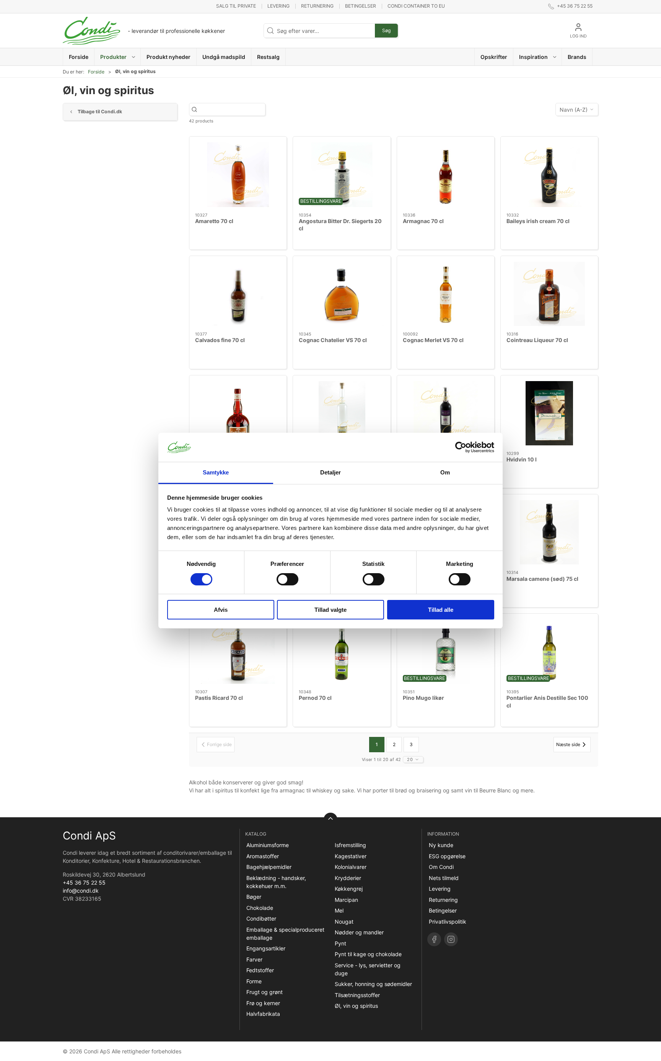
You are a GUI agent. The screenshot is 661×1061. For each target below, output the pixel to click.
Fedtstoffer (260, 970)
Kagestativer (350, 856)
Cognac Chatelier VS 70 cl (333, 340)
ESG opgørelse (447, 856)
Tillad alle (440, 609)
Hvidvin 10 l (521, 459)
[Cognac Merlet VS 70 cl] (445, 294)
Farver (254, 959)
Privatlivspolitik (447, 921)
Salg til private (236, 6)
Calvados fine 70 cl (220, 340)
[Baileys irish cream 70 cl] (549, 174)
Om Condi (441, 867)
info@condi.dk (81, 890)
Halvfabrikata (263, 1013)
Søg (386, 30)
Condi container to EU (416, 6)
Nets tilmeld (444, 878)
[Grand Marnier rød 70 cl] (238, 413)
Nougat (344, 921)
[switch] (287, 579)
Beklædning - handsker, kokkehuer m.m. (276, 882)
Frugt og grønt (264, 992)
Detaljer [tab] (330, 472)
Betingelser (360, 6)
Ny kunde (441, 845)
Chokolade (259, 908)
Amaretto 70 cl (214, 221)
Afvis (221, 609)
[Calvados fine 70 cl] (238, 294)
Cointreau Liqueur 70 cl (537, 340)
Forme (254, 981)
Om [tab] (445, 472)
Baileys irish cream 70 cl (538, 221)
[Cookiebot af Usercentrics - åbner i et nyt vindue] (460, 447)
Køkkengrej (349, 888)
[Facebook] (434, 939)
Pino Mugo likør (423, 697)
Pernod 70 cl (315, 697)
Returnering (317, 6)
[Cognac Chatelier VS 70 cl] (341, 294)
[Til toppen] (330, 819)
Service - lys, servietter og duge (368, 969)
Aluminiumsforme (267, 845)
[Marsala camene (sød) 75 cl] (549, 532)
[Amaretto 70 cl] (238, 174)
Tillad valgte (330, 609)
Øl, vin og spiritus (356, 1005)
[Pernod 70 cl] (341, 651)
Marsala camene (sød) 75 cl (542, 578)
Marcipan (346, 899)
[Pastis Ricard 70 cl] (238, 651)
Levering (278, 6)
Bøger (253, 896)
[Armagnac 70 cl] (445, 174)
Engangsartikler (265, 948)
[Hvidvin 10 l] (549, 413)
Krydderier (348, 878)
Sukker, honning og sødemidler (373, 984)
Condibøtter (261, 918)
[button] (117, 56)
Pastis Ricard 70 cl (219, 697)
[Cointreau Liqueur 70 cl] (549, 294)
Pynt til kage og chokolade (368, 954)
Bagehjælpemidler (268, 867)
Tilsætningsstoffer (357, 995)
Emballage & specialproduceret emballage (285, 933)
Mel (339, 910)
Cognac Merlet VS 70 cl (433, 340)
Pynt (340, 943)
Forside (96, 72)
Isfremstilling (350, 845)
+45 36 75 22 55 (84, 882)
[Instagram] (451, 939)
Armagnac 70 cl (423, 221)
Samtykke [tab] (216, 472)
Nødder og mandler (359, 932)
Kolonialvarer (350, 867)
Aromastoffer (262, 856)
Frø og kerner (263, 1003)
